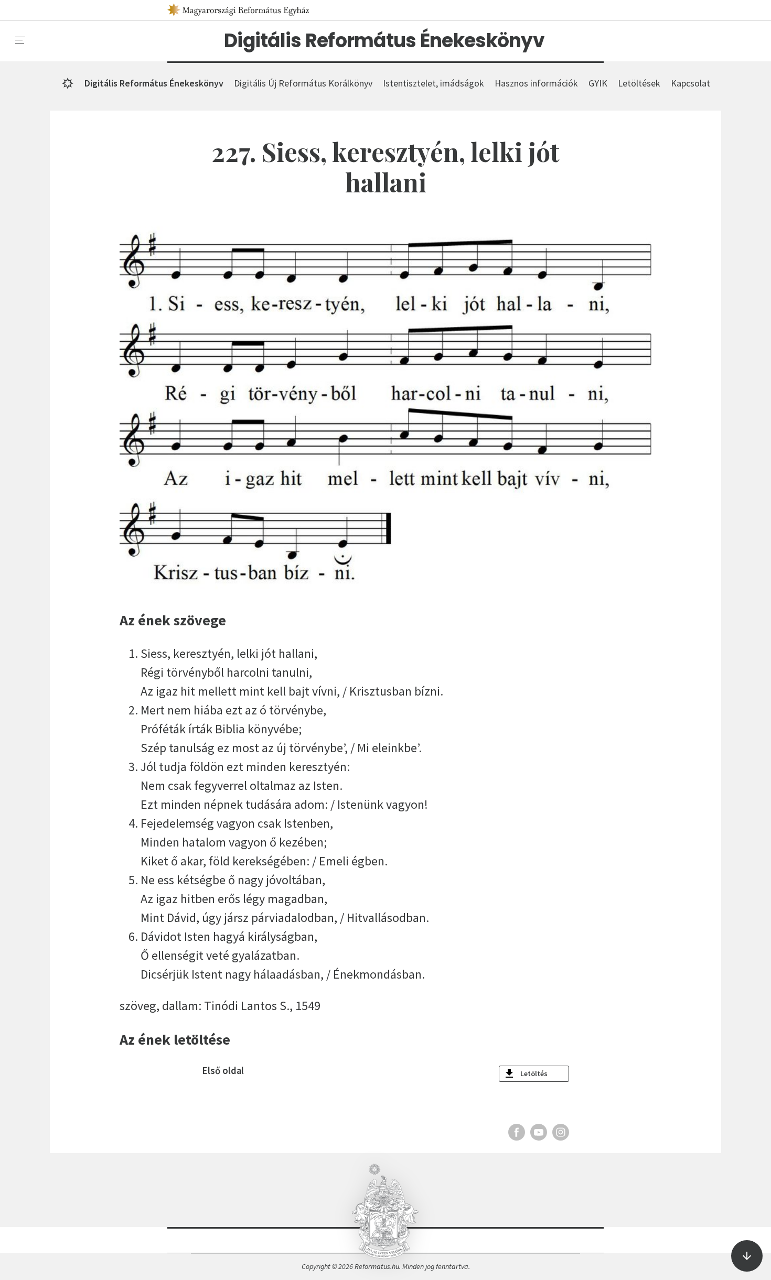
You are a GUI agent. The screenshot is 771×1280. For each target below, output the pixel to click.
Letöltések (639, 83)
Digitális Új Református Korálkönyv (303, 83)
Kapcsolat (690, 83)
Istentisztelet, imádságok (433, 83)
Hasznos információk (536, 83)
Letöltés (534, 1073)
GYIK (597, 83)
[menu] (20, 40)
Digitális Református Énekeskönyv (384, 41)
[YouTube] (538, 1132)
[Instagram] (560, 1132)
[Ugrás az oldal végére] (747, 1256)
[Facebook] (516, 1132)
